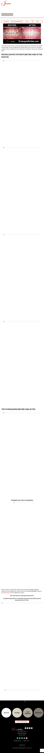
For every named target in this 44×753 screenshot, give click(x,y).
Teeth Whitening (28, 712)
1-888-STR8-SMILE (6, 11)
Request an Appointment (7, 14)
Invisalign (17, 712)
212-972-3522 (27, 11)
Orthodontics (38, 712)
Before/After (6, 21)
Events (27, 21)
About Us (6, 712)
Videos (37, 21)
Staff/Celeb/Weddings (17, 21)
